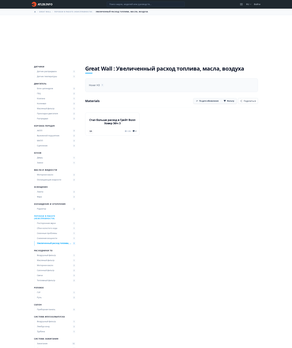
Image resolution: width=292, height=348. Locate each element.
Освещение (41, 187)
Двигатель (40, 84)
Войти (257, 4)
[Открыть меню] (241, 4)
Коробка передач (44, 126)
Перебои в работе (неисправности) (73, 11)
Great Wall (45, 11)
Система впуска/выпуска (49, 317)
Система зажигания (46, 339)
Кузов (37, 153)
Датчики (39, 67)
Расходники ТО (43, 250)
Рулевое (39, 288)
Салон (38, 305)
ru (247, 4)
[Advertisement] (146, 38)
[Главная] (35, 12)
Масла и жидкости (45, 170)
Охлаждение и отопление (50, 204)
